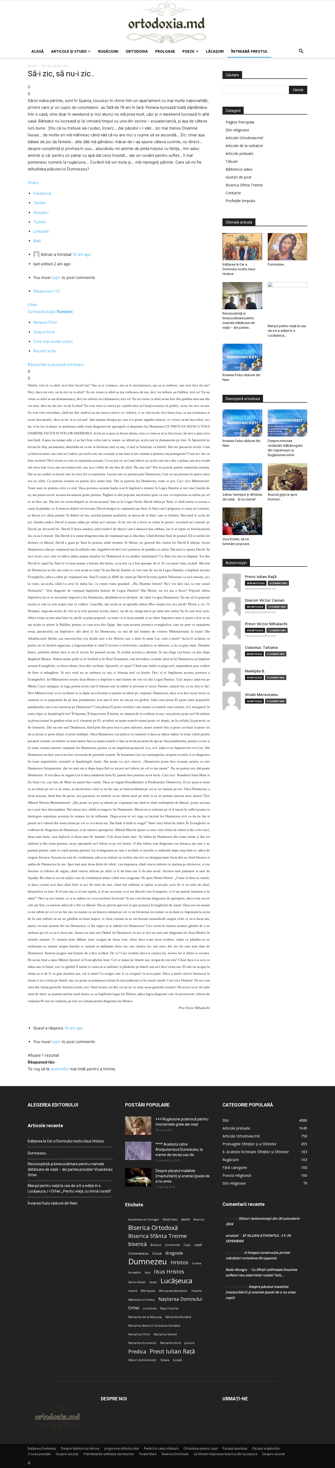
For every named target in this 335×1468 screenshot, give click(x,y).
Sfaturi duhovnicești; (142, 1360)
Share (33, 182)
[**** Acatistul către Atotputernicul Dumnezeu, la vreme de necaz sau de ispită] (138, 1151)
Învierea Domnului (175, 1454)
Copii (187, 1245)
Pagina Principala (240, 122)
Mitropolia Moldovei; (173, 1291)
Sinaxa (164, 1360)
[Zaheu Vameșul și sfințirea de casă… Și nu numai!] (242, 476)
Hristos (179, 1262)
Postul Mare (148, 1454)
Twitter (39, 202)
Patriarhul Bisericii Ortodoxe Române (154, 1325)
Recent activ (44, 350)
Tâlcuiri (232, 161)
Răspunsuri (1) (46, 291)
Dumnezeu (147, 1261)
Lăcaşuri (215, 51)
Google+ (41, 212)
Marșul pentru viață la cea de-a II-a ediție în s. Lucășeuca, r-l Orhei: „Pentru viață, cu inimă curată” (69, 1188)
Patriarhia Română (178, 1317)
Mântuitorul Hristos (141, 1300)
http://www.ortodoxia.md (260, 588)
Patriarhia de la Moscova (145, 1317)
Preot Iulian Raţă (261, 576)
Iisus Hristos (169, 1271)
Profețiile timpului (240, 200)
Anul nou (170, 1219)
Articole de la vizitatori (244, 145)
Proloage (165, 51)
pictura (189, 1343)
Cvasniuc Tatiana (261, 647)
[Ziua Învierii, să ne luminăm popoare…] (242, 521)
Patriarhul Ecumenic (142, 1343)
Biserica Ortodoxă (153, 1227)
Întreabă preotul (249, 51)
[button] (301, 51)
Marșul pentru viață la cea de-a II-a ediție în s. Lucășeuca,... (287, 330)
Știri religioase (237, 129)
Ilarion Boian (137, 1282)
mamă (132, 1291)
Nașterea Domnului (180, 1299)
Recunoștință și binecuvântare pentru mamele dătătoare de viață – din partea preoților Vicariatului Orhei (70, 1169)
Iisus (147, 1272)
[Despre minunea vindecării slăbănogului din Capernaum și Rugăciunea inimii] (288, 423)
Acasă (37, 51)
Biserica (198, 1219)
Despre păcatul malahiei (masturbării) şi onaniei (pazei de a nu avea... (182, 1176)
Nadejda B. (255, 670)
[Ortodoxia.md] (167, 23)
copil (198, 1244)
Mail (37, 240)
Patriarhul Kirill (170, 1343)
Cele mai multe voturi (53, 341)
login (56, 277)
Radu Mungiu (236, 1269)
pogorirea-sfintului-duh (121, 1448)
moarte (196, 1291)
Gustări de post (239, 177)
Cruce (157, 1253)
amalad (232, 1235)
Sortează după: (50, 311)
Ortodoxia (137, 51)
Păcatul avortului (235, 1448)
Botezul (155, 1245)
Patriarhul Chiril (139, 1334)
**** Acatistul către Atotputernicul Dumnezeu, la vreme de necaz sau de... (179, 1149)
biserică (137, 1244)
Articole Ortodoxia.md (244, 137)
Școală (177, 1360)
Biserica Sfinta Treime (244, 184)
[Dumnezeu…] (288, 246)
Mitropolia (148, 1291)
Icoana (196, 1263)
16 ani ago (81, 254)
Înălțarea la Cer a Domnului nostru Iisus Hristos (238, 269)
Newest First (45, 322)
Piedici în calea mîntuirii (161, 1448)
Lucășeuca (176, 1280)
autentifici (60, 1068)
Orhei (133, 1308)
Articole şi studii (68, 51)
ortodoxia (150, 1308)
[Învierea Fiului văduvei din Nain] (242, 357)
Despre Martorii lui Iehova (80, 1448)
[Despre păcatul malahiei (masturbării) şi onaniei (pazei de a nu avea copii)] (138, 1177)
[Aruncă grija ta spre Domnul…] (288, 476)
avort (185, 1219)
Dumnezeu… (277, 264)
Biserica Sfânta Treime (157, 1236)
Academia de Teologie (143, 1219)
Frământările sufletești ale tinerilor (108, 1454)
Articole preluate (239, 153)
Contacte (233, 192)
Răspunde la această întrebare (56, 364)
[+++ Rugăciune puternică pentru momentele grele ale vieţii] (138, 1125)
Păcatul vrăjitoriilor (266, 1448)
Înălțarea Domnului (42, 1448)
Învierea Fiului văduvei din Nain (52, 1203)
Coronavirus (138, 1253)
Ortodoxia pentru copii (200, 1448)
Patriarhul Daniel (165, 1334)
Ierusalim (134, 1272)
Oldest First (44, 332)
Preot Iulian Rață (172, 1351)
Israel (153, 1282)
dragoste (174, 1253)
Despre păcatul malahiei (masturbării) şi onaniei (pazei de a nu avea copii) (260, 1292)
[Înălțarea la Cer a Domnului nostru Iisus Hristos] (242, 246)
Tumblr (39, 221)
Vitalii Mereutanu (261, 694)
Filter (32, 304)
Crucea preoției (39, 1454)
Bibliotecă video (239, 169)
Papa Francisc (169, 1308)
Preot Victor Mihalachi (266, 623)
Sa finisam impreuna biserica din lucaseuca (225, 1454)
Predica (137, 1351)
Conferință (172, 1245)
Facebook (42, 193)
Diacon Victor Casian (264, 600)
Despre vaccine (67, 1454)
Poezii (188, 51)
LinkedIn (41, 231)
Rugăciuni (108, 51)
